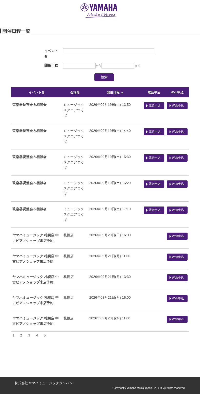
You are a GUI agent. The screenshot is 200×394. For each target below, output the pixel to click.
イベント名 (37, 92)
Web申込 (177, 92)
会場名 (75, 92)
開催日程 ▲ (115, 92)
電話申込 (154, 92)
